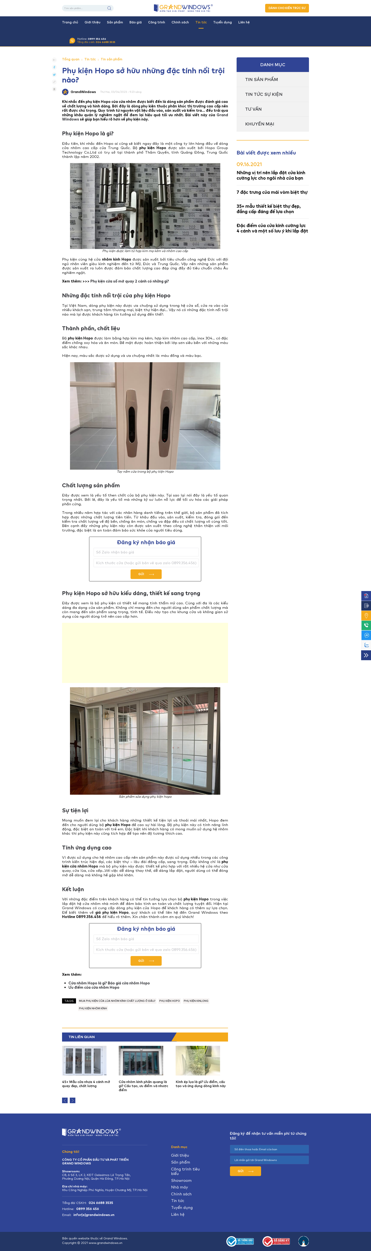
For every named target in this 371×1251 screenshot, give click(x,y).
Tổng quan (70, 59)
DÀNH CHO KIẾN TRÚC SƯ (287, 8)
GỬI (141, 574)
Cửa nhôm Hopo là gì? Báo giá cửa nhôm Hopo (109, 983)
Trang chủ (70, 22)
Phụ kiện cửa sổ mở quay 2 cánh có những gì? (129, 281)
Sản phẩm (115, 22)
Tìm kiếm (109, 8)
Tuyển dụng (222, 22)
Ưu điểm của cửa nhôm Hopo (93, 987)
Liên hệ (244, 22)
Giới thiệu (92, 22)
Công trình (156, 22)
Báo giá (135, 22)
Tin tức (201, 22)
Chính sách (180, 22)
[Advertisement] (145, 653)
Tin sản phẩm (111, 59)
